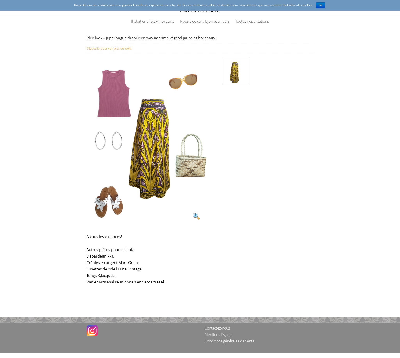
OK (320, 5)
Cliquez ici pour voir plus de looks (109, 48)
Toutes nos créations (252, 21)
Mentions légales (218, 334)
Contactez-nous (217, 328)
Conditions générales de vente (229, 341)
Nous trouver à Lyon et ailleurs (205, 21)
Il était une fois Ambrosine (152, 21)
